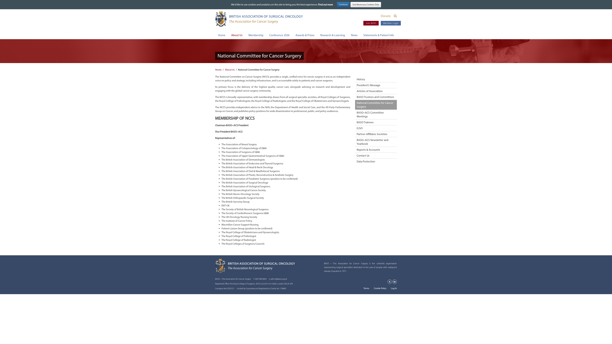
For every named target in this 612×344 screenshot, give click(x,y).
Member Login (390, 23)
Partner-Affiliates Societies (372, 134)
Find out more (325, 4)
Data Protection (366, 161)
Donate (386, 16)
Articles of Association (370, 91)
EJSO (360, 128)
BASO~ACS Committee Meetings (370, 114)
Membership (255, 35)
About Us (236, 35)
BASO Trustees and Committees (375, 97)
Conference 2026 (279, 35)
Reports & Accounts (368, 149)
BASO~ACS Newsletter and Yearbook (372, 141)
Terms (366, 288)
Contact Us (363, 155)
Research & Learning (332, 35)
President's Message (368, 85)
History (361, 79)
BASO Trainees (365, 122)
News (354, 35)
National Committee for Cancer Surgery (375, 104)
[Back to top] (603, 335)
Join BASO (371, 23)
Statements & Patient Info (378, 35)
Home (221, 35)
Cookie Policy (380, 288)
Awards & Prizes (304, 35)
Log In (394, 288)
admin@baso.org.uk (279, 279)
